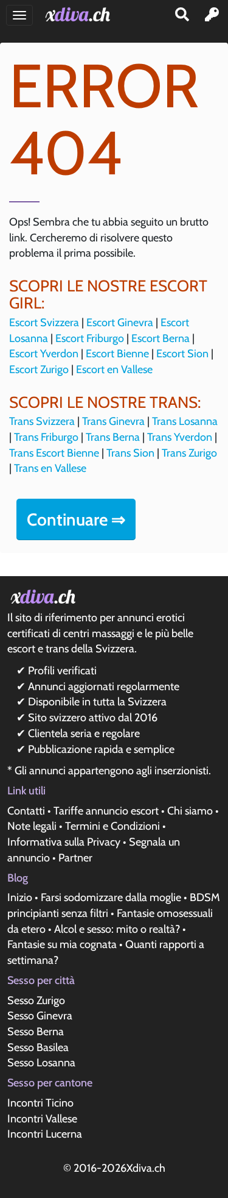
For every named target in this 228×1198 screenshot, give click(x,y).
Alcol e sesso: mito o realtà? (117, 929)
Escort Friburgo (89, 338)
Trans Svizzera (42, 421)
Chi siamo (190, 811)
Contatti (26, 811)
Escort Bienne (117, 353)
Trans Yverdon (179, 437)
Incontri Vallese (42, 1118)
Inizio (19, 897)
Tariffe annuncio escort (106, 811)
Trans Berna (113, 437)
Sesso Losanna (41, 1062)
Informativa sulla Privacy (63, 842)
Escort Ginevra (119, 322)
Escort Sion (182, 353)
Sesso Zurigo (36, 1000)
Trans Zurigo (189, 453)
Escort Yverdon (43, 353)
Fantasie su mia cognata (62, 944)
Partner (75, 858)
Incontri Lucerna (44, 1134)
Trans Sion (130, 453)
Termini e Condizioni (112, 826)
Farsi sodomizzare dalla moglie (111, 897)
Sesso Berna (35, 1031)
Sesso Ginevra (39, 1015)
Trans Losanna (185, 421)
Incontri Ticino (40, 1103)
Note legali (32, 826)
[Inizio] (80, 14)
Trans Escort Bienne (54, 453)
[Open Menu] (19, 15)
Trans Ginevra (113, 421)
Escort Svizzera (44, 322)
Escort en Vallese (114, 369)
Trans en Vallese (50, 468)
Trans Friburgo (46, 437)
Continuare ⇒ (76, 519)
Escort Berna (160, 338)
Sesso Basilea (38, 1047)
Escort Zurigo (39, 369)
